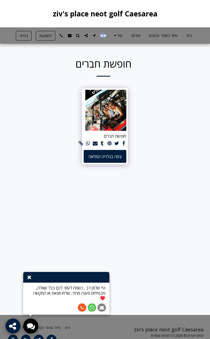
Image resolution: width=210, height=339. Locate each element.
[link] (80, 143)
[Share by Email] (95, 143)
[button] (94, 35)
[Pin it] (109, 143)
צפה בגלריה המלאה (105, 156)
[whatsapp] (88, 143)
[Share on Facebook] (123, 143)
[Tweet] (116, 143)
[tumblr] (102, 143)
